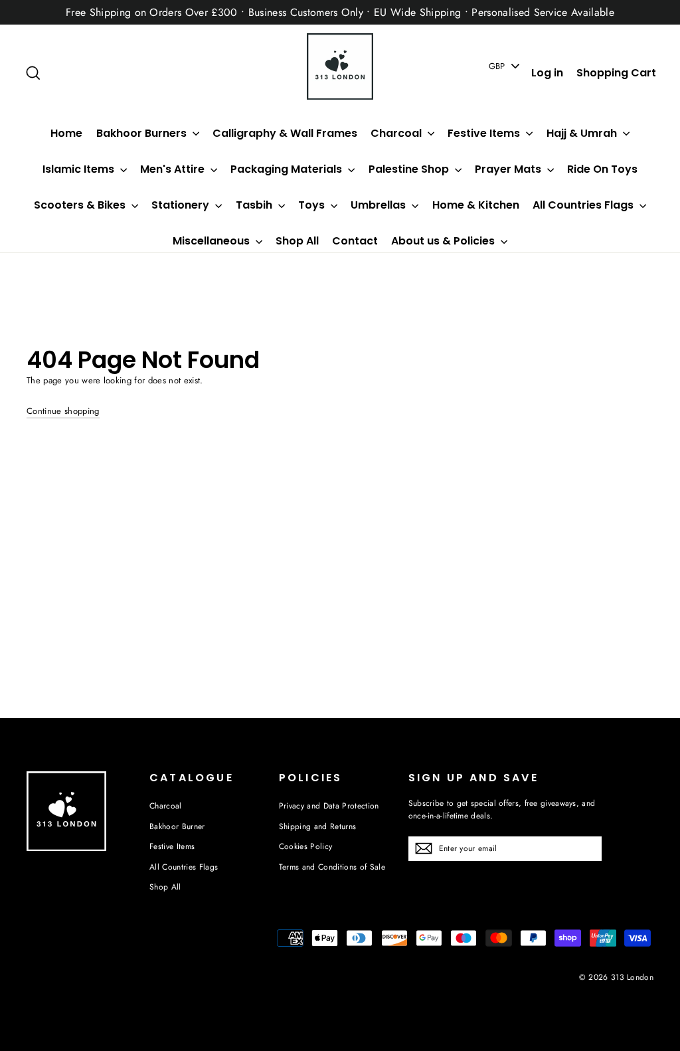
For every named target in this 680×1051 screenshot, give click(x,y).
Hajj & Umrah (583, 133)
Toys (312, 205)
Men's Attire (173, 169)
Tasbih (255, 205)
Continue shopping (63, 411)
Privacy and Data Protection (329, 806)
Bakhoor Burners (142, 133)
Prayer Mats (509, 169)
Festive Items (485, 133)
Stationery (181, 205)
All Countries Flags (584, 205)
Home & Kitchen (475, 205)
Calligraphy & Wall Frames (284, 133)
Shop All (297, 240)
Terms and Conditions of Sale (332, 867)
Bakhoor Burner (177, 826)
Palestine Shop (410, 169)
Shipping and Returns (318, 826)
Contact (355, 240)
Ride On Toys (602, 169)
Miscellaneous (212, 240)
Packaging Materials (287, 169)
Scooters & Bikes (81, 205)
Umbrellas (379, 205)
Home (66, 133)
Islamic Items (79, 169)
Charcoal (397, 133)
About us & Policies (444, 240)
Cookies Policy (306, 846)
